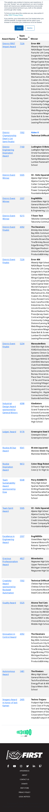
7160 (22, 146)
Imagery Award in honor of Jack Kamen (10, 702)
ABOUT (24, 775)
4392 (22, 227)
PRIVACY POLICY (24, 792)
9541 (22, 447)
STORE (24, 788)
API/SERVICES (24, 771)
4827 (22, 558)
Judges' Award (9, 431)
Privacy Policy (15, 15)
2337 (22, 198)
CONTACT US (24, 779)
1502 (22, 132)
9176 (22, 431)
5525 (22, 602)
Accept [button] (19, 28)
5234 (22, 343)
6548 (22, 479)
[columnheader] (10, 37)
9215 (22, 215)
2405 (22, 699)
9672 (22, 463)
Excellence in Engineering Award (9, 539)
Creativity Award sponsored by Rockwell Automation (9, 586)
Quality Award (9, 602)
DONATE (24, 784)
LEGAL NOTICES (24, 797)
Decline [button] (29, 28)
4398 (22, 403)
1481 (22, 671)
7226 (22, 43)
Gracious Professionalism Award (10, 561)
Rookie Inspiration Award (8, 466)
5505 (22, 175)
